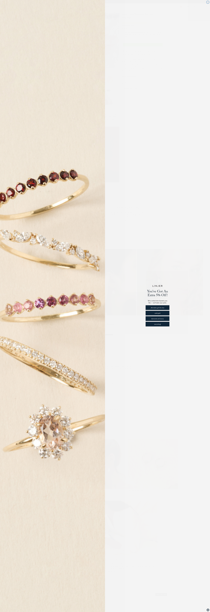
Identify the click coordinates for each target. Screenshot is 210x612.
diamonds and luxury (157, 319)
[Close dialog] (207, 2)
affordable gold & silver (157, 308)
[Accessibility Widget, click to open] (208, 610)
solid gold (157, 313)
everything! (157, 324)
